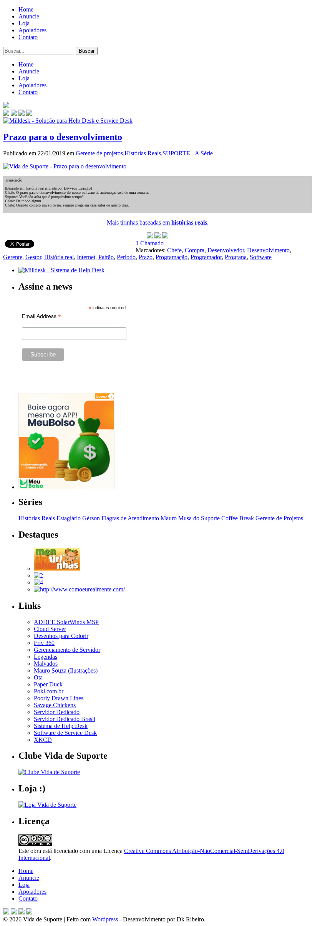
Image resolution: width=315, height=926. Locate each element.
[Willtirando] (38, 575)
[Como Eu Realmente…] (79, 589)
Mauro (169, 518)
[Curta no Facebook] (14, 113)
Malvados (46, 663)
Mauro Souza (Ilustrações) (66, 670)
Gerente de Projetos (279, 518)
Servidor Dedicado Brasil (64, 719)
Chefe (174, 250)
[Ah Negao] (38, 582)
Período (126, 257)
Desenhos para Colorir (61, 636)
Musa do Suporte (199, 518)
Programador (206, 257)
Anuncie (28, 16)
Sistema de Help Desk (61, 726)
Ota (38, 677)
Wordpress (105, 919)
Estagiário (68, 518)
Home (25, 9)
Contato (28, 37)
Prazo (146, 257)
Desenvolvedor (225, 250)
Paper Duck (48, 684)
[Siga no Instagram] (29, 912)
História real (59, 257)
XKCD (43, 739)
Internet (86, 257)
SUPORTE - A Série (187, 153)
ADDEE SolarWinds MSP (66, 622)
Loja (24, 23)
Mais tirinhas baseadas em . (158, 222)
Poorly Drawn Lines (58, 698)
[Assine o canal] (29, 113)
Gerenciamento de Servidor (67, 649)
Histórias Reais (142, 153)
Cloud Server (50, 629)
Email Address (41, 316)
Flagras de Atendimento (130, 518)
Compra (194, 250)
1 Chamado (150, 243)
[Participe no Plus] (21, 912)
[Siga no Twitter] (21, 113)
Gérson (91, 518)
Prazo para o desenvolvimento (62, 137)
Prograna (236, 257)
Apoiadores (32, 30)
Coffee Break (237, 518)
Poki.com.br (48, 691)
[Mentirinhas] (57, 568)
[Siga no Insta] (6, 113)
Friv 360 (44, 643)
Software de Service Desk (65, 732)
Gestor (33, 257)
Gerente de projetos (99, 153)
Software (261, 257)
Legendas (45, 656)
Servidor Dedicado (57, 712)
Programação (171, 257)
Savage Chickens (55, 705)
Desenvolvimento (268, 250)
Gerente (12, 257)
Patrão (106, 257)
